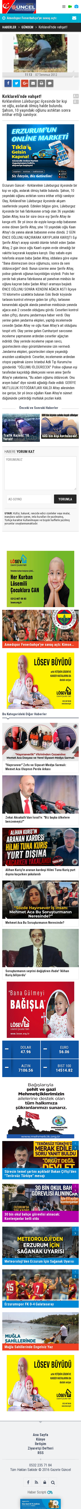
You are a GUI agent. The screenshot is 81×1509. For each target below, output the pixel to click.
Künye (40, 1439)
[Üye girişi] (44, 1482)
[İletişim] (74, 18)
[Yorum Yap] (49, 83)
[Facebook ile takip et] (28, 1482)
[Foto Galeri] (76, 7)
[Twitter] (16, 83)
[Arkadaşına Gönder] (33, 83)
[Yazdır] (41, 83)
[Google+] (24, 83)
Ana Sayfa (40, 1435)
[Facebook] (8, 83)
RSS (41, 1453)
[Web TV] (70, 7)
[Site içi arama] (53, 1482)
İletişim (40, 1444)
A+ (76, 96)
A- (76, 102)
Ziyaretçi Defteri (40, 1448)
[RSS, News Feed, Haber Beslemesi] (36, 1482)
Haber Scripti (36, 1492)
